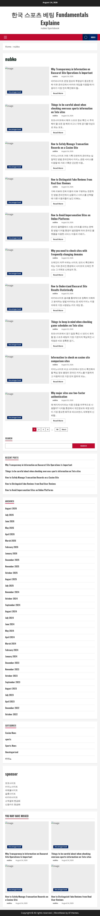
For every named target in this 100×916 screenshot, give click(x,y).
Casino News (10, 732)
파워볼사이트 (11, 790)
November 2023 (12, 669)
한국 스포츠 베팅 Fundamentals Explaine (50, 18)
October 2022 (11, 714)
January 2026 (11, 553)
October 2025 (11, 572)
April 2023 (10, 701)
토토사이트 (10, 783)
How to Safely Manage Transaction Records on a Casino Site (27, 156)
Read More (59, 94)
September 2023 (12, 682)
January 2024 (11, 656)
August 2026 (11, 508)
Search (8, 438)
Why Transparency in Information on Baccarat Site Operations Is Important (27, 81)
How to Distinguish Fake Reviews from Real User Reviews (27, 191)
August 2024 (11, 611)
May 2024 (9, 630)
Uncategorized (14, 92)
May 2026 (9, 527)
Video (93, 37)
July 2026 (9, 514)
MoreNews (59, 912)
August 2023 (11, 688)
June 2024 (9, 624)
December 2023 (12, 662)
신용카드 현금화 (12, 804)
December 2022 (12, 707)
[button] (5, 37)
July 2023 (9, 695)
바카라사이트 (11, 797)
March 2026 (10, 540)
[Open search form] (80, 37)
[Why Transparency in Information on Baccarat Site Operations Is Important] (27, 835)
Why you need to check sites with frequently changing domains (27, 262)
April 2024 (10, 637)
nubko (55, 76)
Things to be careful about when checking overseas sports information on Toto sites (27, 118)
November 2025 (12, 566)
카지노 (8, 758)
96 (57, 429)
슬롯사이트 (10, 793)
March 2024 (10, 643)
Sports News (10, 745)
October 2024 (11, 598)
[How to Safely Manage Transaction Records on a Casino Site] (27, 878)
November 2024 (12, 592)
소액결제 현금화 (12, 800)
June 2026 (9, 521)
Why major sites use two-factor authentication (27, 406)
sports (8, 739)
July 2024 (9, 617)
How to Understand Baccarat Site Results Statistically (27, 298)
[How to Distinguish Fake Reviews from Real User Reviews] (73, 878)
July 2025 (9, 585)
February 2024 (11, 650)
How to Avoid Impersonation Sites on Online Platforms (27, 227)
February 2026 (11, 547)
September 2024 (12, 605)
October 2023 (11, 675)
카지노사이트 (11, 786)
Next (64, 429)
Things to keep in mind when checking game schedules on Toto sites (27, 333)
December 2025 (12, 559)
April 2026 (10, 534)
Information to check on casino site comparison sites (27, 369)
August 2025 (11, 579)
